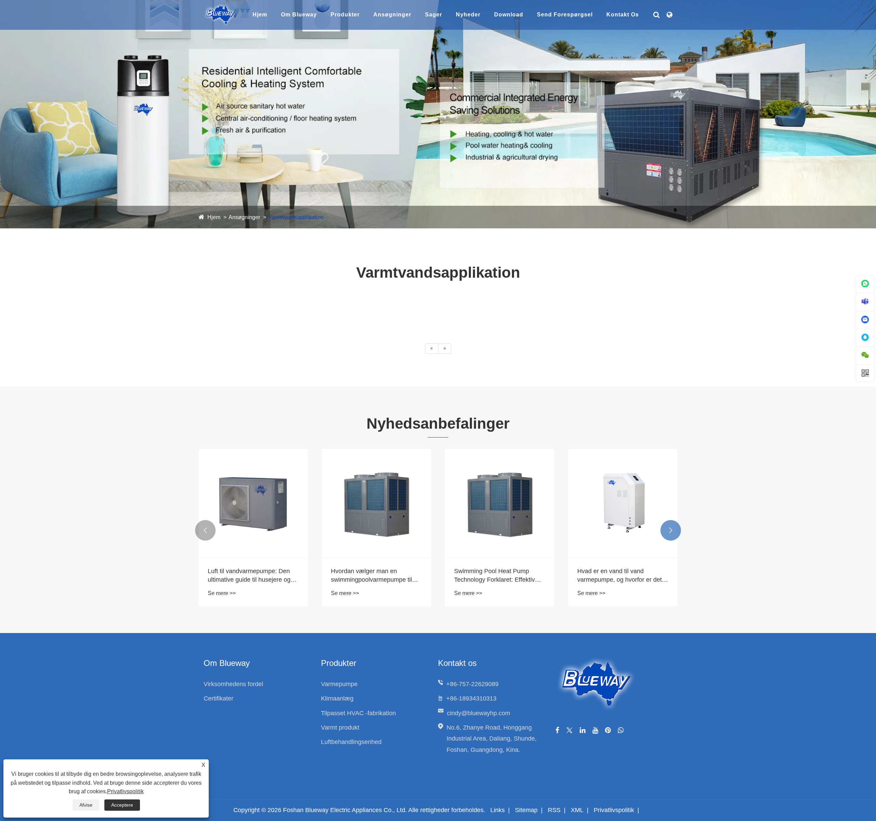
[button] (205, 530)
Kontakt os (622, 14)
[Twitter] (569, 730)
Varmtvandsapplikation (296, 217)
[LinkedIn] (582, 730)
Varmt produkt (340, 727)
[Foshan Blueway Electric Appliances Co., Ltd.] (221, 6)
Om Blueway (299, 14)
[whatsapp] (620, 730)
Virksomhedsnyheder (485, 24)
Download (508, 14)
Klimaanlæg (337, 698)
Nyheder (468, 14)
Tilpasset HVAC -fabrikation (358, 713)
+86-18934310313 (471, 698)
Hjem (260, 14)
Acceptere (122, 805)
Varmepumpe (339, 684)
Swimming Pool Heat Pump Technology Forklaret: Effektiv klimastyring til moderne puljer (495, 576)
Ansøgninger (392, 14)
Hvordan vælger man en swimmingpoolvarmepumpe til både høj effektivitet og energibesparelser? (371, 576)
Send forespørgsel (565, 14)
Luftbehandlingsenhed (351, 741)
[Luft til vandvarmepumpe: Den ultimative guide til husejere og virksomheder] (253, 503)
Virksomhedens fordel (312, 24)
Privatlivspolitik (614, 810)
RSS (554, 810)
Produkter (345, 14)
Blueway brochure (521, 24)
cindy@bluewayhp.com (478, 713)
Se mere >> (222, 593)
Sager (433, 14)
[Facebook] (557, 730)
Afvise (85, 805)
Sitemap (526, 810)
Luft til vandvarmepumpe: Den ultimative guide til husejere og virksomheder (249, 576)
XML (577, 810)
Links (497, 810)
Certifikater (218, 698)
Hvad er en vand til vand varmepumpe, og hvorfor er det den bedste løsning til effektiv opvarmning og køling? (619, 576)
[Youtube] (595, 730)
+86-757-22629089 (472, 684)
